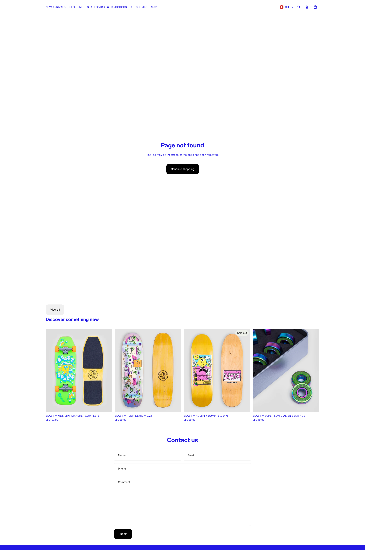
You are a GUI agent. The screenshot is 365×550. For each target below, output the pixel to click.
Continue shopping (182, 169)
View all (55, 309)
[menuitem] (154, 7)
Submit (123, 533)
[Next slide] (106, 370)
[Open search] (299, 7)
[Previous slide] (51, 370)
